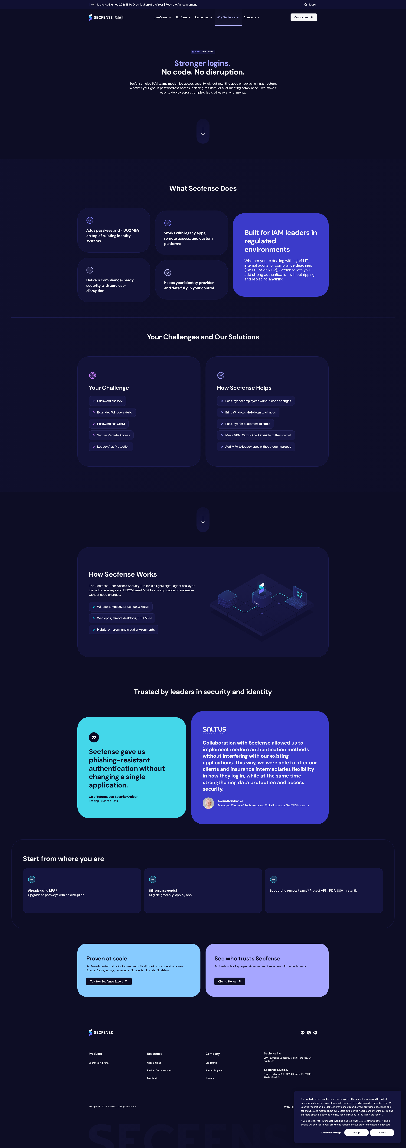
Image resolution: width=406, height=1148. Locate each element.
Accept (356, 1132)
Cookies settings (331, 1132)
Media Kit (152, 1078)
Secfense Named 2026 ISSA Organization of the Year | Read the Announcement (146, 4)
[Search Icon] (310, 4)
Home (197, 51)
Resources (154, 1054)
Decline (382, 1132)
